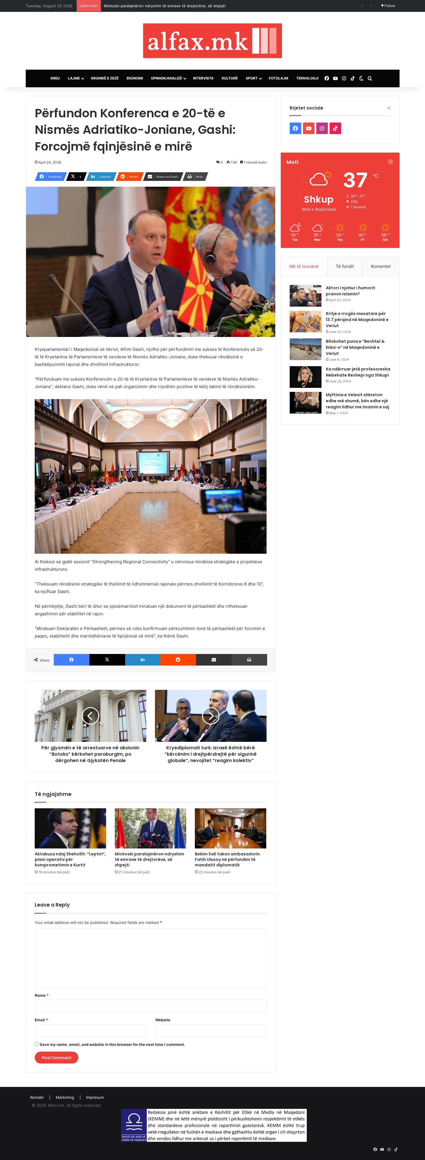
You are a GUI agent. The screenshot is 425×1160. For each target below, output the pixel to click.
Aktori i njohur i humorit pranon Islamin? (350, 291)
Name (42, 995)
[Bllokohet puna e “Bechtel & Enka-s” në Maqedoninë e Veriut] (305, 349)
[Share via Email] (214, 660)
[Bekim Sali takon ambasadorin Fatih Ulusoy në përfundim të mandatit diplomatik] (230, 828)
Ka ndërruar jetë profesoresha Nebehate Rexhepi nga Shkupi (358, 372)
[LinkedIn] (142, 660)
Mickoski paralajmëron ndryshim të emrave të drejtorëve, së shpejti (149, 859)
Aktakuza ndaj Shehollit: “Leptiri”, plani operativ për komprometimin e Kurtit (70, 859)
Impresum (95, 1097)
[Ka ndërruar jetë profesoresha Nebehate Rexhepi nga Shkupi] (305, 377)
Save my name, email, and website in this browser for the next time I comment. (112, 1044)
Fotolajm (278, 78)
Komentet (381, 266)
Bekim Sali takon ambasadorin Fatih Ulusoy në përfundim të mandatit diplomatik (175, 5)
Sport (252, 78)
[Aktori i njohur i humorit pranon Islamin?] (305, 296)
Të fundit (345, 266)
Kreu (55, 78)
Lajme (74, 78)
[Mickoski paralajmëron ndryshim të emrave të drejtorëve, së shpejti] (150, 828)
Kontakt (37, 1097)
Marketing (65, 1097)
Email (41, 1020)
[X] (107, 660)
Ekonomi (135, 78)
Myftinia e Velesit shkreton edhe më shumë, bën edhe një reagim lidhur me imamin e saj (357, 401)
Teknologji (307, 78)
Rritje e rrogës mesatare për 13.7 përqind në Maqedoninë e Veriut (357, 320)
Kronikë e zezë (105, 78)
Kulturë (230, 78)
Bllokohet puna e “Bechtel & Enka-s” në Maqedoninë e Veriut (355, 347)
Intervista (203, 78)
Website (162, 1020)
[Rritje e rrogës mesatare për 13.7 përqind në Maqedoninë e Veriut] (305, 321)
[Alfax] (212, 40)
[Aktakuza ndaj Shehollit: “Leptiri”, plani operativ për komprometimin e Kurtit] (70, 828)
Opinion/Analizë (166, 78)
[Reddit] (178, 660)
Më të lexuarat (304, 266)
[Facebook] (72, 660)
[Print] (249, 660)
